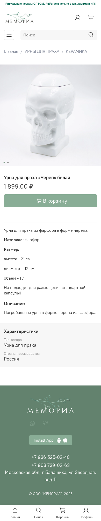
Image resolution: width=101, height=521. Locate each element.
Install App (45, 440)
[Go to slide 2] (8, 162)
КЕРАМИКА (76, 51)
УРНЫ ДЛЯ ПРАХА (42, 51)
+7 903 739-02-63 (50, 465)
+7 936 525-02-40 (50, 457)
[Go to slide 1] (4, 162)
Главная (11, 51)
